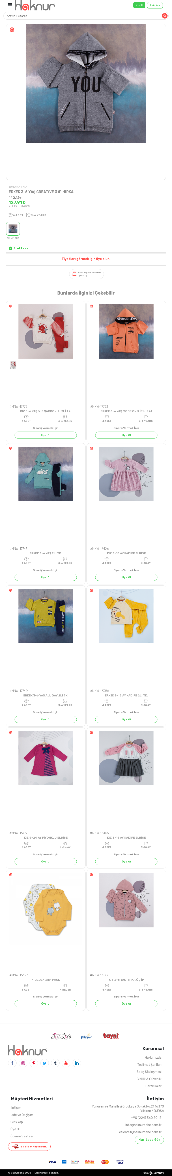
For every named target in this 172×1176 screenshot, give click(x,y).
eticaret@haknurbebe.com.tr (140, 1132)
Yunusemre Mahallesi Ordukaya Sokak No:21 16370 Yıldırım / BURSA (128, 1109)
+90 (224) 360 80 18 (146, 1118)
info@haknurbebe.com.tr (143, 1125)
